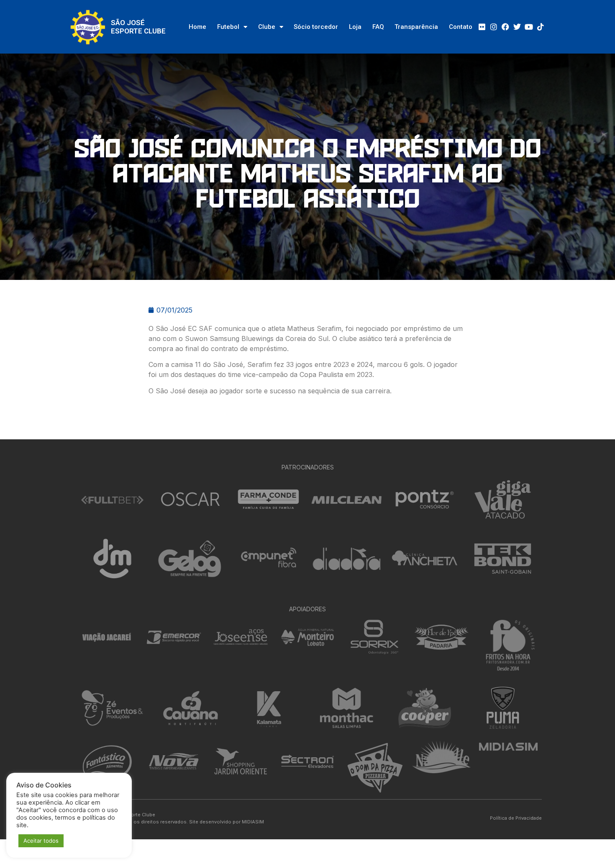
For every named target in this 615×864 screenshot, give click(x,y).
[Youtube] (529, 27)
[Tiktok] (540, 27)
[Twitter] (517, 27)
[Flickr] (482, 27)
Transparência (416, 27)
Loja (355, 27)
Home (197, 27)
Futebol (228, 27)
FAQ (378, 27)
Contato (460, 27)
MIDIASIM (253, 822)
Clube (266, 27)
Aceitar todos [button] (41, 840)
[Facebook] (505, 27)
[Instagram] (493, 27)
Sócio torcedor (316, 27)
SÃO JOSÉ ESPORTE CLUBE (138, 26)
